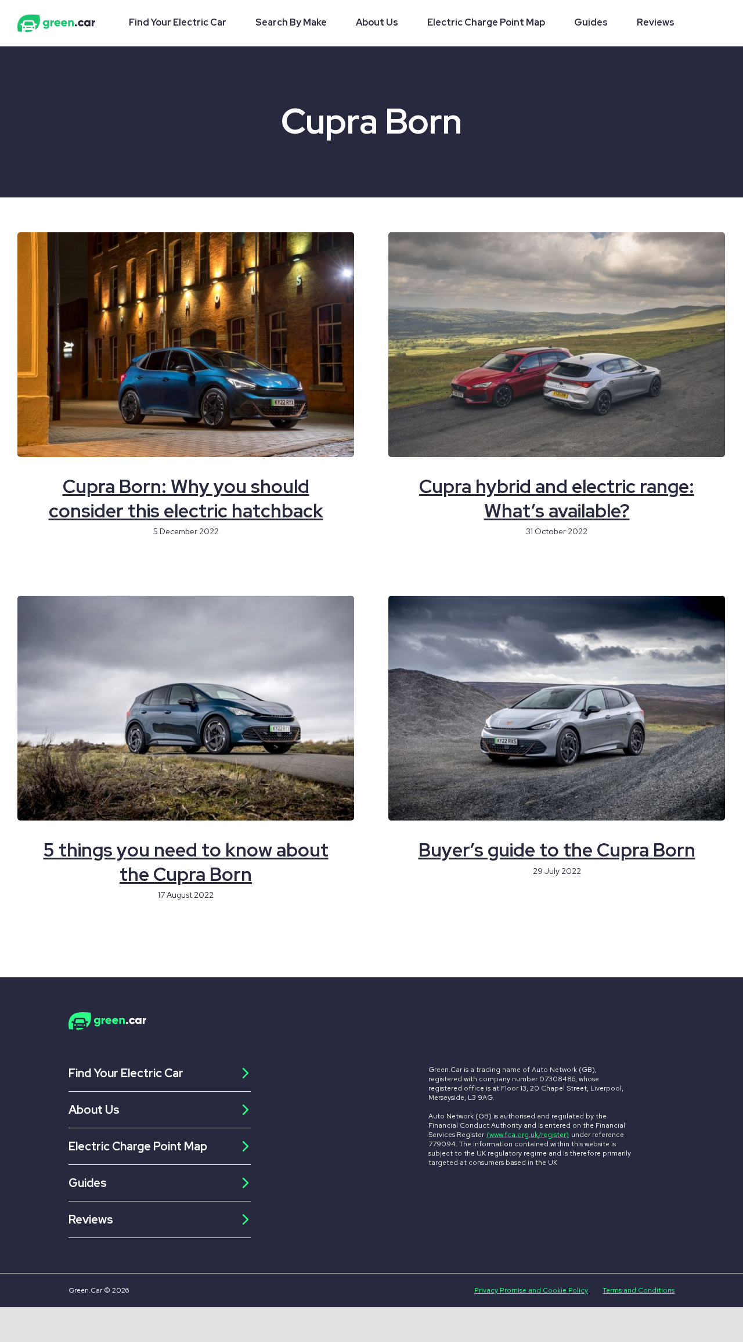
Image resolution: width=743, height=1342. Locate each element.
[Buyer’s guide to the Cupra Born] (556, 708)
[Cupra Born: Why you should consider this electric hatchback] (185, 344)
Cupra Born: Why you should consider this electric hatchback (186, 498)
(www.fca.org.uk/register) (527, 1134)
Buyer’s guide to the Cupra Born (557, 849)
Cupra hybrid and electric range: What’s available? (556, 498)
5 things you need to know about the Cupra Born (186, 862)
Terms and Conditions (639, 1290)
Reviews (656, 22)
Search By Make (291, 22)
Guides (591, 22)
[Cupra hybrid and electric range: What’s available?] (556, 344)
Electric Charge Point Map (486, 22)
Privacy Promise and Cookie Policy (531, 1290)
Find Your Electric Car (177, 22)
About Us (377, 22)
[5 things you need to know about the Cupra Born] (185, 708)
